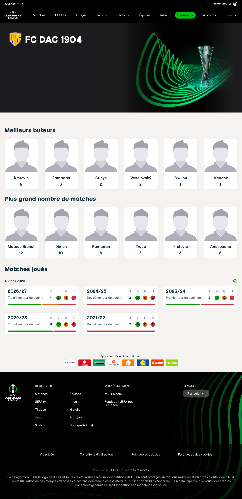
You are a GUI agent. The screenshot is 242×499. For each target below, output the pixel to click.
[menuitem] (39, 15)
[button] (102, 15)
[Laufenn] (70, 362)
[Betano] (157, 362)
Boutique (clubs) (81, 425)
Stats (39, 425)
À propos (76, 417)
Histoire (75, 409)
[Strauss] (84, 362)
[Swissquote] (114, 362)
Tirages (40, 409)
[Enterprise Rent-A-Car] (99, 362)
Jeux (38, 417)
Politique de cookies (145, 454)
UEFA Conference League (13, 15)
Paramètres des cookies (195, 454)
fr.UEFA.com (113, 394)
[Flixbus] (172, 362)
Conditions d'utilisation (96, 454)
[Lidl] (143, 362)
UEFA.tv (40, 401)
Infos (73, 401)
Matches (41, 394)
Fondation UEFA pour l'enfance (120, 403)
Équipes (75, 394)
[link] (39, 15)
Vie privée (47, 454)
